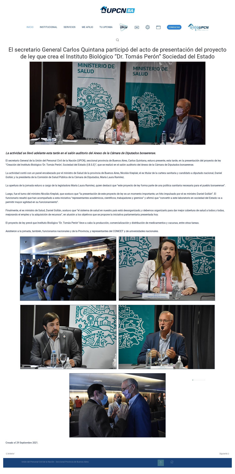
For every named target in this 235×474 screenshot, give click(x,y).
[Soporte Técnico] (158, 27)
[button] (117, 40)
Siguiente (223, 454)
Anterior (11, 454)
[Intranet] (147, 27)
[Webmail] (137, 27)
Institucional (48, 27)
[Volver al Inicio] (117, 9)
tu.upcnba (106, 27)
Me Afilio (87, 27)
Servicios (69, 27)
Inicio (30, 27)
